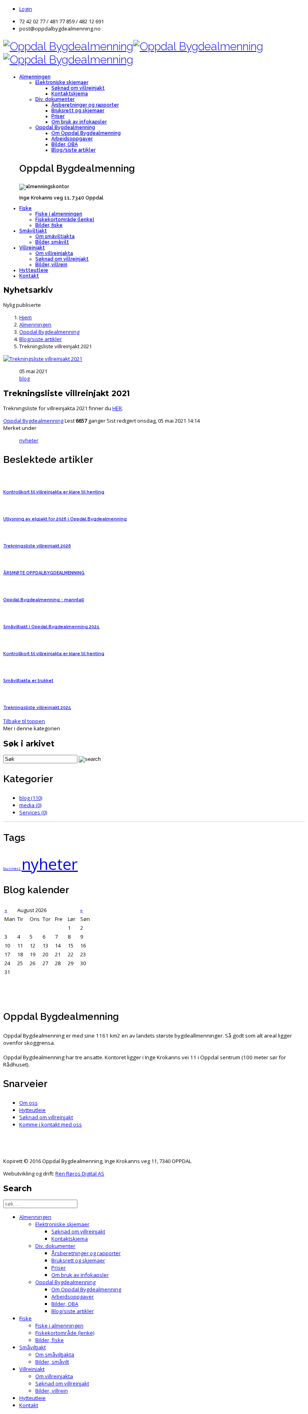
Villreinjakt (32, 248)
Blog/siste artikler (73, 150)
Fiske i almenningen (58, 214)
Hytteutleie (33, 270)
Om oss (28, 1102)
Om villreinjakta (54, 253)
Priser (58, 116)
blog (24, 378)
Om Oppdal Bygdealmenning (86, 133)
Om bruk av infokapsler (79, 122)
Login (25, 8)
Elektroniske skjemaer (61, 82)
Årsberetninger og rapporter (85, 105)
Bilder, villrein (51, 264)
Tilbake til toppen (24, 721)
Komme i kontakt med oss (50, 1124)
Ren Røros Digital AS (79, 1173)
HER (117, 408)
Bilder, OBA (64, 144)
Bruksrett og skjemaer (77, 110)
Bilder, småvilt (52, 242)
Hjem (25, 317)
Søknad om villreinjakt (78, 88)
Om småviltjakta (55, 236)
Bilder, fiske (49, 225)
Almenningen (35, 77)
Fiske (25, 208)
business (12, 868)
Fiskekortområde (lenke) (64, 219)
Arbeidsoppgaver (72, 139)
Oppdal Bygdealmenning (65, 127)
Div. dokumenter (55, 99)
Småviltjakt (33, 231)
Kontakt (29, 276)
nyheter (28, 440)
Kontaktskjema (69, 94)
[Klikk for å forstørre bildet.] (42, 358)
